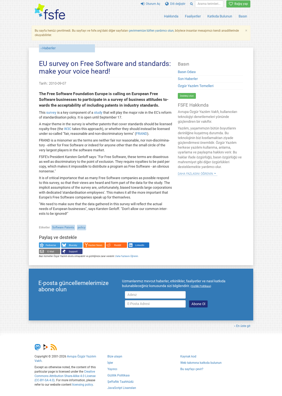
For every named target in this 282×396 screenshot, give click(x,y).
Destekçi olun (187, 96)
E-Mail (50, 251)
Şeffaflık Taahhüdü (120, 382)
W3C (67, 129)
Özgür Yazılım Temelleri (196, 86)
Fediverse (51, 245)
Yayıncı (112, 369)
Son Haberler (188, 79)
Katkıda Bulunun (219, 16)
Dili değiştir (177, 4)
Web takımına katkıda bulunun (201, 363)
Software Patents (63, 227)
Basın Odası (187, 72)
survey (51, 112)
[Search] (191, 4)
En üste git (243, 326)
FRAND (141, 134)
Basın (243, 16)
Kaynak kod (188, 356)
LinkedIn (139, 245)
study (98, 112)
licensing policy (82, 384)
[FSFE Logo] (50, 12)
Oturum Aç (152, 4)
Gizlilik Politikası (118, 375)
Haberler (49, 48)
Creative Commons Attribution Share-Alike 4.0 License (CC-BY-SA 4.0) (65, 376)
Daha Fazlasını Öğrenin (126, 256)
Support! (73, 251)
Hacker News (95, 245)
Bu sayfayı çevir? (191, 369)
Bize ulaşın (114, 356)
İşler (110, 363)
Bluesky (73, 245)
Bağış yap (240, 4)
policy (81, 227)
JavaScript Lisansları (121, 388)
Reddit (117, 245)
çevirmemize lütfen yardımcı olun (151, 30)
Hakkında (171, 16)
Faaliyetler (193, 16)
